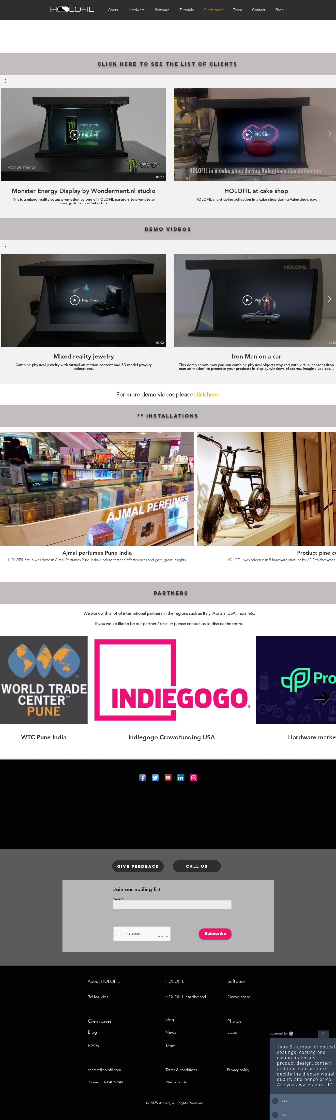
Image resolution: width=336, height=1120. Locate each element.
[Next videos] (329, 133)
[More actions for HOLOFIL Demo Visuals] (8, 246)
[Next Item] (327, 506)
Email (117, 898)
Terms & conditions (181, 1069)
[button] (8, 81)
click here (207, 394)
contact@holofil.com (104, 1069)
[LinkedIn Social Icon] (180, 777)
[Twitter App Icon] (155, 777)
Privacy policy (238, 1069)
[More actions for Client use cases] (8, 81)
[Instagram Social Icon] (193, 777)
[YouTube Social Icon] (168, 777)
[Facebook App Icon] (142, 777)
